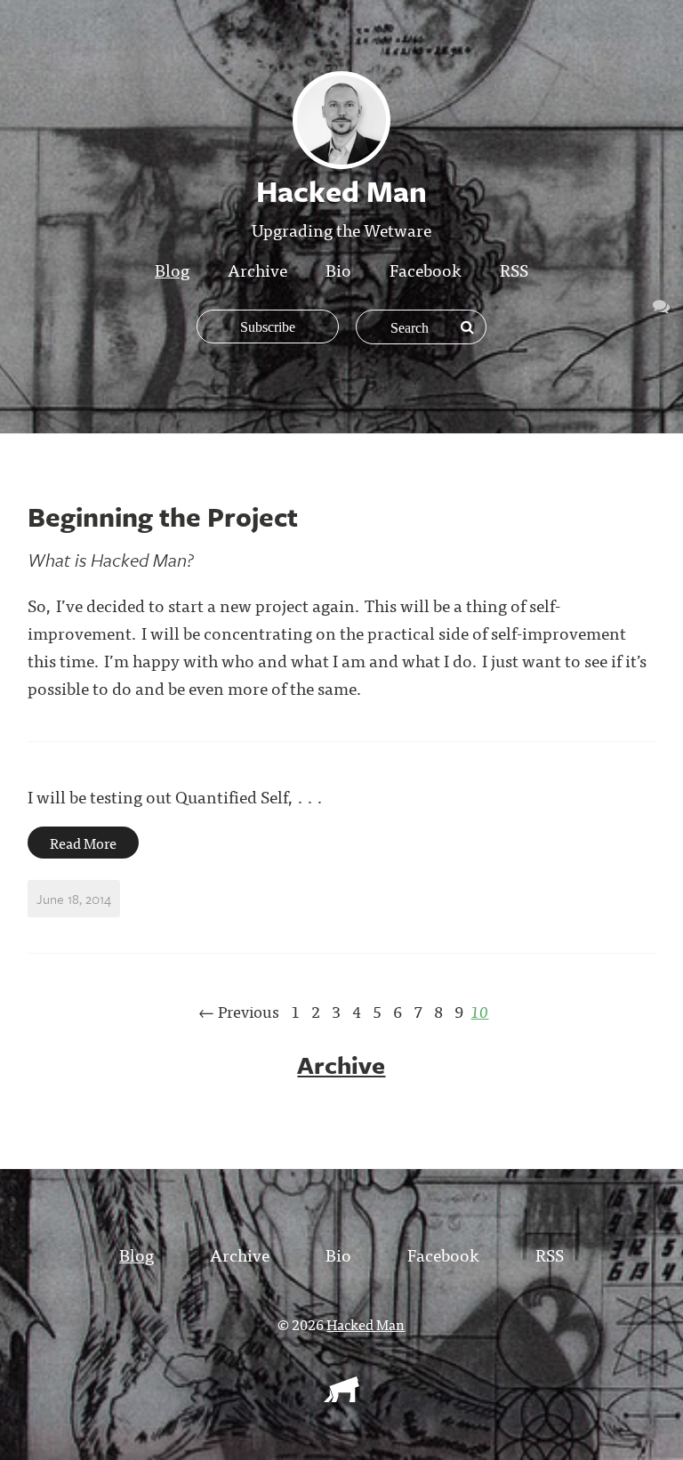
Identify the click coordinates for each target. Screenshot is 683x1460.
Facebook (426, 269)
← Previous (238, 1011)
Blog (172, 269)
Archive (257, 269)
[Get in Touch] (661, 305)
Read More (83, 842)
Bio (338, 269)
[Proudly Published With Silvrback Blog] (341, 1396)
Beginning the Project (163, 516)
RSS (514, 269)
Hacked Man (365, 1323)
